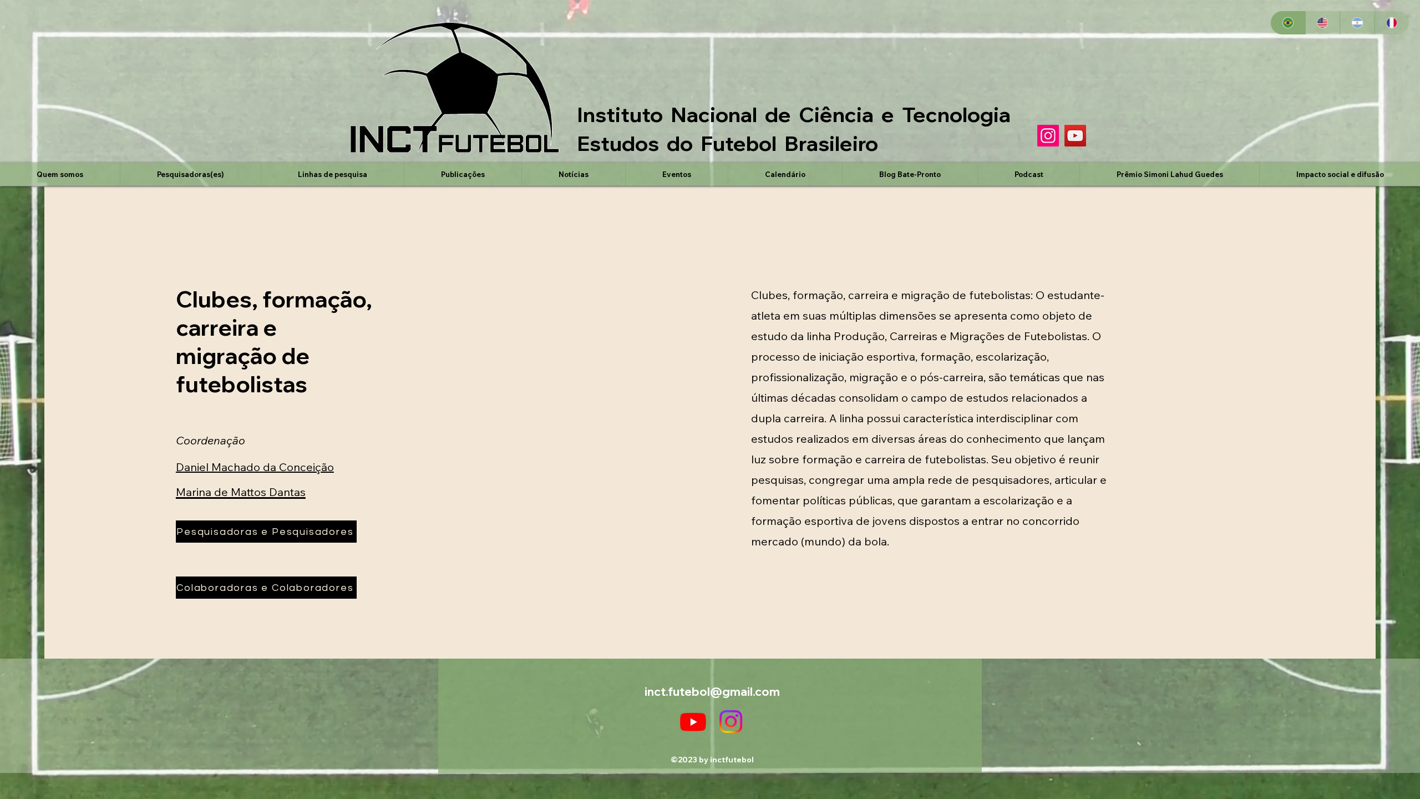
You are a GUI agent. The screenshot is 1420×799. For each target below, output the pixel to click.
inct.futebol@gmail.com (712, 691)
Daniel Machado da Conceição (255, 467)
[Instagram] (1048, 135)
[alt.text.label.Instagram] (731, 721)
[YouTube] (1075, 135)
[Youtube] (693, 721)
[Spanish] (1357, 22)
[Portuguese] (1288, 22)
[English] (1322, 22)
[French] (1392, 22)
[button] (190, 174)
